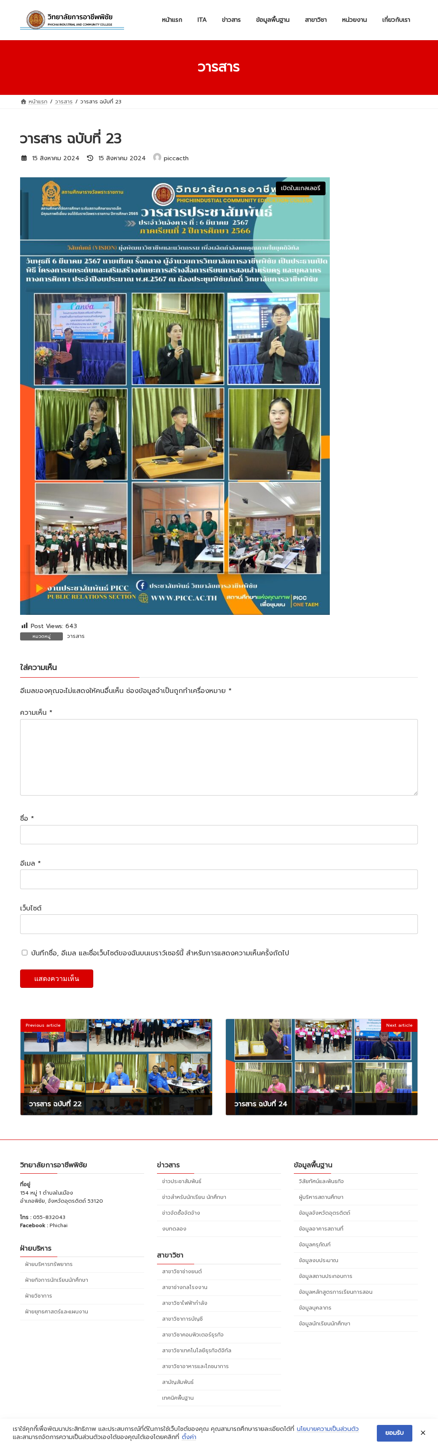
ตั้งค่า (189, 1437)
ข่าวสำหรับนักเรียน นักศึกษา (194, 1197)
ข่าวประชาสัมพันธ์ (181, 1181)
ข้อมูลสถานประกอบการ (325, 1276)
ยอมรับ (394, 1432)
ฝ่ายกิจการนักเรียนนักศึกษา (56, 1280)
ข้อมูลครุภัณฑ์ (315, 1244)
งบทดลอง (174, 1229)
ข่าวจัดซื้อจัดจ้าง (181, 1213)
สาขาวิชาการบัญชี (182, 1319)
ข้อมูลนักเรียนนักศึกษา (324, 1324)
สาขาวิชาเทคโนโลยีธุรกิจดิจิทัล (196, 1350)
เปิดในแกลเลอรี (300, 188)
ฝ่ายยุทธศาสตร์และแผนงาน (56, 1312)
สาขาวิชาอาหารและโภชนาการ (195, 1366)
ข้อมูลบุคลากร (315, 1308)
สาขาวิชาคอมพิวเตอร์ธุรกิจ (193, 1335)
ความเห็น (36, 713)
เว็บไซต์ (30, 908)
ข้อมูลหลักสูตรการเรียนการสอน (336, 1292)
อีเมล (30, 864)
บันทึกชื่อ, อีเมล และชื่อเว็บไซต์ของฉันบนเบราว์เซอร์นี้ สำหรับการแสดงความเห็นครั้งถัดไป (160, 953)
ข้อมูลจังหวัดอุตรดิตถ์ (324, 1213)
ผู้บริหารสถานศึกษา (321, 1197)
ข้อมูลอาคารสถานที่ (321, 1229)
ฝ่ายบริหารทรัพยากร (49, 1265)
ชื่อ (27, 819)
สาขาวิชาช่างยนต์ (182, 1271)
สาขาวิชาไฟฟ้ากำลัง (184, 1303)
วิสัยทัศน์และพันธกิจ (321, 1181)
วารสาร (76, 636)
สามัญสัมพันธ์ (178, 1382)
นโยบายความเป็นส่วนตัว (328, 1429)
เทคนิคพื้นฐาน (178, 1398)
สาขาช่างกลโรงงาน (184, 1287)
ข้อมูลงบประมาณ (318, 1260)
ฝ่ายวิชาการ (38, 1296)
